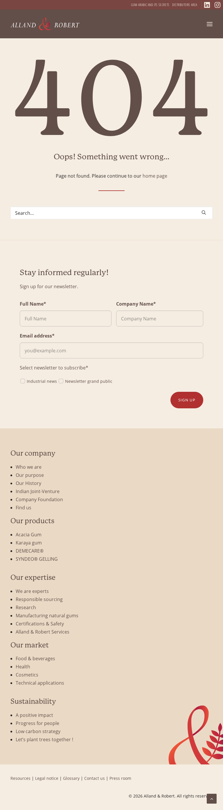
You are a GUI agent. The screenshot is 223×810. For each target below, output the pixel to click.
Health (23, 666)
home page (155, 176)
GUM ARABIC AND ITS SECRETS (150, 5)
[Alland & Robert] (45, 23)
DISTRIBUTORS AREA (184, 5)
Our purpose (30, 475)
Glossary (71, 778)
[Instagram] (217, 5)
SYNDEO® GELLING (37, 559)
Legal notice (46, 778)
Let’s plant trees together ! (44, 739)
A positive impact (34, 715)
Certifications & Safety (40, 623)
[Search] (111, 213)
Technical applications (40, 683)
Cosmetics (27, 675)
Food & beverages (35, 658)
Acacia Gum (29, 534)
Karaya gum (29, 543)
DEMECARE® (30, 551)
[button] (209, 24)
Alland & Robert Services (42, 632)
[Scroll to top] (212, 798)
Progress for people (37, 723)
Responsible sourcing (39, 599)
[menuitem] (150, 5)
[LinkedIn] (207, 5)
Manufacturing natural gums (47, 615)
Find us (23, 507)
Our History (28, 483)
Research (26, 607)
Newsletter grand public (88, 381)
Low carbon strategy (38, 731)
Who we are (29, 467)
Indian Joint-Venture (38, 491)
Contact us (94, 778)
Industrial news (42, 381)
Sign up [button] (186, 400)
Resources (20, 778)
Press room (120, 778)
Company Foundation (39, 499)
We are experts (32, 591)
